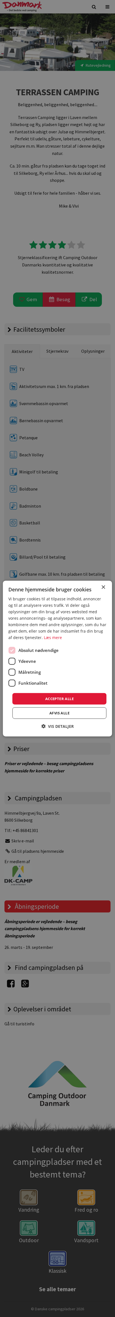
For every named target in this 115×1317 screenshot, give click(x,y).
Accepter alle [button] (59, 698)
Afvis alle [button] (59, 713)
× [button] (103, 587)
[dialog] (57, 658)
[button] (57, 726)
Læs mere (53, 637)
